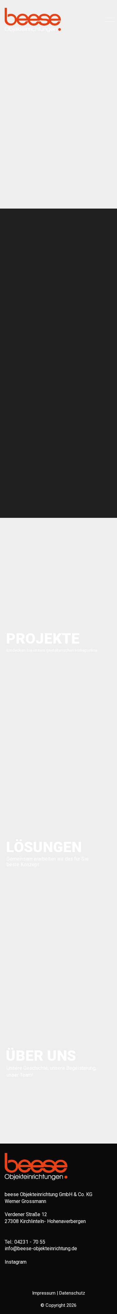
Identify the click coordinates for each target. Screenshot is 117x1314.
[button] (108, 20)
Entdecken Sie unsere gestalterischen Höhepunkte (52, 650)
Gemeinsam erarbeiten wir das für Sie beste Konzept (48, 861)
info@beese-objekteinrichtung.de (41, 1248)
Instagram (16, 1262)
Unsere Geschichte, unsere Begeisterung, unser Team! (51, 1071)
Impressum (44, 1293)
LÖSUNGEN (42, 847)
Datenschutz (72, 1293)
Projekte (42, 638)
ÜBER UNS (41, 1055)
